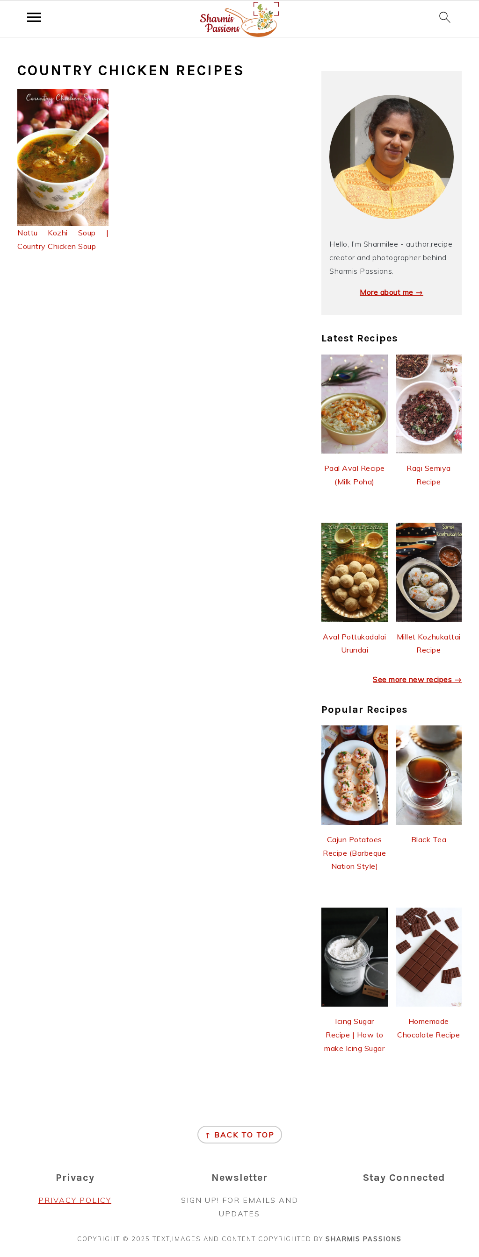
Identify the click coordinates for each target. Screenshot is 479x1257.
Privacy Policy (74, 1200)
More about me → (391, 292)
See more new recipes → (417, 679)
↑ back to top (240, 1134)
